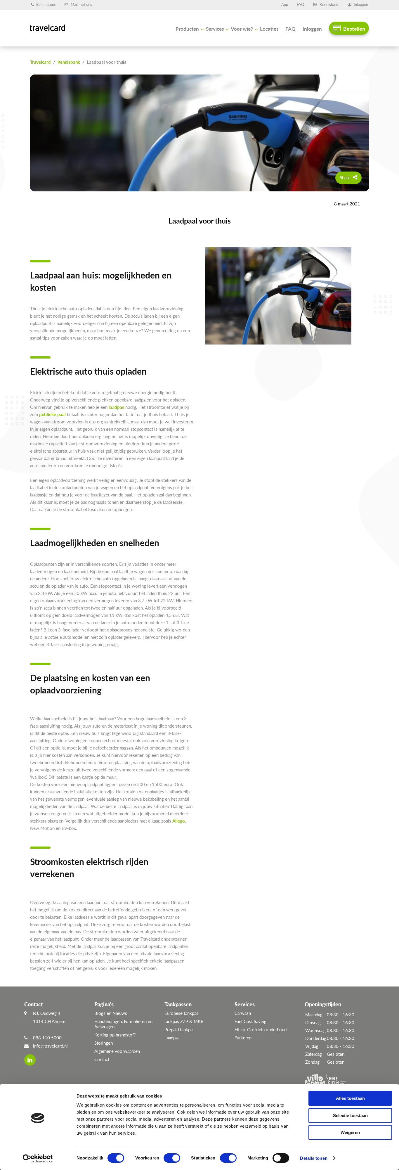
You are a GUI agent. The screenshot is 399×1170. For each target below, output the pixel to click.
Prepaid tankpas (179, 1029)
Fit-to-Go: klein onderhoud (261, 1029)
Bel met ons (45, 4)
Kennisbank (329, 4)
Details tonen (313, 1158)
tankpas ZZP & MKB (184, 1021)
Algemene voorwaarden (117, 1051)
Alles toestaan (350, 1098)
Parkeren (243, 1037)
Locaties (269, 29)
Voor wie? (242, 29)
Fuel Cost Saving (250, 1021)
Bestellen (353, 28)
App (284, 4)
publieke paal (52, 414)
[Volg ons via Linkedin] (30, 1060)
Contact (101, 1059)
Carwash (243, 1013)
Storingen (103, 1043)
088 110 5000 (47, 1037)
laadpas (116, 407)
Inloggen (360, 4)
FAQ (300, 4)
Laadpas (172, 1037)
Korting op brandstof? (115, 1034)
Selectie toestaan (350, 1115)
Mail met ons (81, 4)
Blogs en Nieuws (110, 1013)
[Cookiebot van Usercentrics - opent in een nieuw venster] (37, 1158)
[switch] (172, 1158)
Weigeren (350, 1132)
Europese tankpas (181, 1013)
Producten (187, 29)
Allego (178, 820)
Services (215, 29)
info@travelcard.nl (50, 1045)
